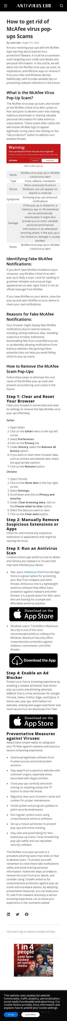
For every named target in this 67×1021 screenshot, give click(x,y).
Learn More (30, 1015)
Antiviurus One (33, 572)
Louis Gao (15, 42)
